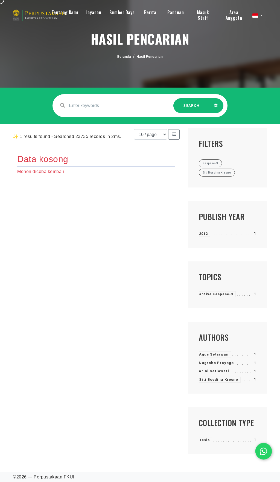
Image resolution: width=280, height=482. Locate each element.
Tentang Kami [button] (65, 12)
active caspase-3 (216, 294)
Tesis (204, 440)
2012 (203, 234)
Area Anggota (234, 15)
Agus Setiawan (214, 354)
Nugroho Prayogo (216, 363)
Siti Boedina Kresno (218, 379)
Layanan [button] (93, 12)
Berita (150, 12)
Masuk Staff (203, 15)
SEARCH (191, 105)
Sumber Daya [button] (122, 12)
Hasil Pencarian (150, 57)
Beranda (124, 57)
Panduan (175, 12)
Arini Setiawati (214, 371)
